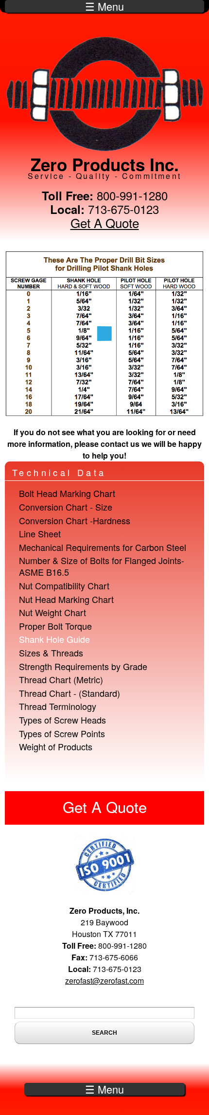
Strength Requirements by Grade (83, 666)
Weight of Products (55, 746)
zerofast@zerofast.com (104, 980)
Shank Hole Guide (54, 639)
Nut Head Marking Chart (66, 599)
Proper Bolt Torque (55, 625)
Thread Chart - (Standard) (69, 693)
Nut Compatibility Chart (64, 585)
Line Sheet (40, 533)
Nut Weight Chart (52, 612)
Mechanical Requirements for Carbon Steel (102, 547)
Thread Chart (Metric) (61, 679)
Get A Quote (104, 222)
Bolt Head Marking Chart (67, 493)
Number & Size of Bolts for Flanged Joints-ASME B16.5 (101, 566)
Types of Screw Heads (62, 719)
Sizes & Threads (51, 652)
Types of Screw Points (62, 733)
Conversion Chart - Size (65, 506)
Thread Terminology (57, 706)
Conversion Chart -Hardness (74, 520)
